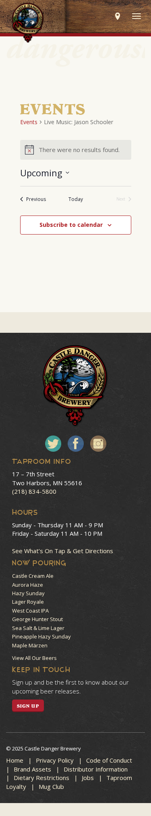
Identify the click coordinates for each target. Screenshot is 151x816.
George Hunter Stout (37, 619)
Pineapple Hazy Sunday (41, 636)
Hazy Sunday (28, 593)
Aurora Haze (27, 584)
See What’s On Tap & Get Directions (62, 551)
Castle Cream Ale (33, 575)
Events (28, 122)
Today (75, 199)
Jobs (88, 778)
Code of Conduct (109, 760)
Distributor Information (96, 769)
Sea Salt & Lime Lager (38, 628)
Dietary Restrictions (41, 778)
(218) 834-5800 (34, 491)
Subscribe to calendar (71, 224)
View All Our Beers (34, 658)
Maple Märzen (30, 645)
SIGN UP (28, 706)
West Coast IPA (30, 610)
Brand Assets (32, 769)
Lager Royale (28, 601)
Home (14, 760)
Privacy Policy (55, 760)
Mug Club (51, 786)
